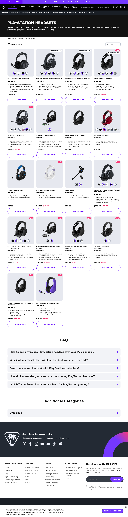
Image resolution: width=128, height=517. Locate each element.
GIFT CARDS (74, 7)
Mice (33, 12)
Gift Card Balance (51, 471)
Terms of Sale (50, 486)
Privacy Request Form (12, 480)
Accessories (81, 12)
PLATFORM (22, 7)
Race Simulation (58, 12)
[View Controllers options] (19, 12)
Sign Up (116, 479)
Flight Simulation (44, 12)
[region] (64, 511)
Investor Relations (10, 483)
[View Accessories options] (86, 12)
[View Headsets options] (9, 12)
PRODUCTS (11, 7)
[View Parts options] (93, 12)
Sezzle (27, 477)
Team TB (100, 7)
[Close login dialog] (81, 302)
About (6, 468)
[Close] (126, 507)
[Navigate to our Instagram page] (36, 444)
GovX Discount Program (73, 468)
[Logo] (3, 7)
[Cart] (121, 7)
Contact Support (30, 474)
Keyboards (25, 12)
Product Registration (32, 471)
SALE (38, 7)
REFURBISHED (56, 7)
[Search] (113, 7)
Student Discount (71, 471)
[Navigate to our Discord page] (48, 444)
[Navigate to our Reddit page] (60, 444)
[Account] (117, 7)
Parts (90, 12)
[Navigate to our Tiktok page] (54, 444)
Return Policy (49, 477)
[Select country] (124, 7)
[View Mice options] (36, 12)
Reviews (28, 483)
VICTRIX (32, 7)
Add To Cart (20, 100)
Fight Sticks (70, 12)
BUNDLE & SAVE (45, 7)
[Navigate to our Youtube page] (42, 444)
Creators (68, 478)
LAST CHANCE (66, 7)
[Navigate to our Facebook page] (30, 444)
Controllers (14, 12)
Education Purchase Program (72, 474)
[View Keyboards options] (29, 12)
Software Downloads (32, 468)
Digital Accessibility (11, 477)
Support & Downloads (87, 7)
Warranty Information (52, 480)
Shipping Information (52, 474)
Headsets (5, 12)
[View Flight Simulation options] (50, 12)
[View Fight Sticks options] (75, 12)
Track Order (49, 468)
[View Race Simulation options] (64, 12)
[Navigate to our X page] (24, 444)
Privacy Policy (48, 511)
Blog (6, 474)
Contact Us (8, 471)
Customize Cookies (112, 511)
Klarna (27, 480)
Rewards (106, 7)
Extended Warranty (51, 483)
